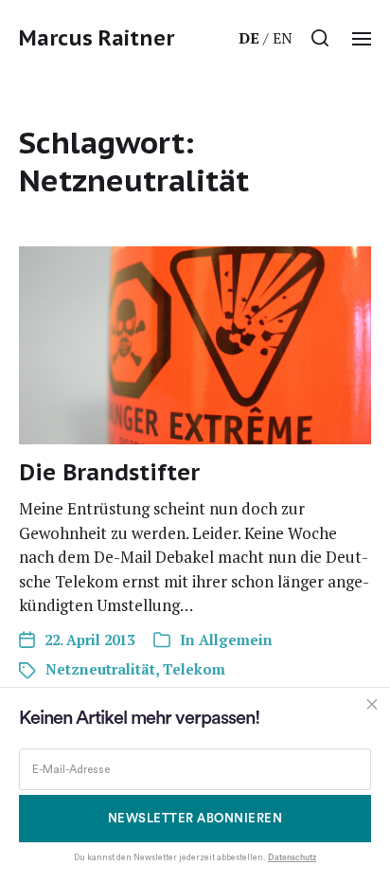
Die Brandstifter (109, 472)
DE (249, 37)
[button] (320, 38)
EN (282, 37)
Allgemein (236, 639)
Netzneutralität (100, 668)
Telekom (194, 668)
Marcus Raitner (96, 37)
